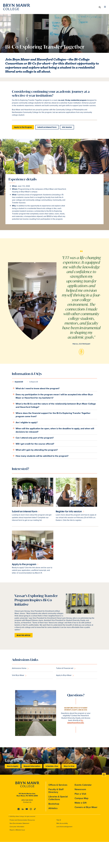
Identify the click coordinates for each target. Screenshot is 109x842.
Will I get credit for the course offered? (35, 443)
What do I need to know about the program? (38, 388)
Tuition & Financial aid (64, 668)
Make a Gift (81, 802)
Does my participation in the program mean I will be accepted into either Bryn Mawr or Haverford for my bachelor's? (54, 396)
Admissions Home (19, 668)
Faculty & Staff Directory (56, 791)
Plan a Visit (80, 794)
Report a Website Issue (17, 830)
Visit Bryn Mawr (18, 675)
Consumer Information (17, 827)
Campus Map (81, 798)
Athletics (52, 808)
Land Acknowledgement (64, 827)
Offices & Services (57, 785)
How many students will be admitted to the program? (42, 456)
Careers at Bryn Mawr (86, 807)
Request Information (32, 766)
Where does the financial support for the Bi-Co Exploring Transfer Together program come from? (53, 414)
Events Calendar (83, 785)
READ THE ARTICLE (23, 635)
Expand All (19, 382)
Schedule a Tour (52, 766)
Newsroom (80, 789)
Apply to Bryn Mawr (64, 675)
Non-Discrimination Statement (19, 823)
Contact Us (27, 802)
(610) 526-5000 (27, 800)
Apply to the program (24, 564)
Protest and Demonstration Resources (22, 820)
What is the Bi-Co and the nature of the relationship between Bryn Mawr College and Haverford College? (56, 405)
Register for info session (69, 511)
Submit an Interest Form (47, 127)
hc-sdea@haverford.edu (75, 721)
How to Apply (12, 766)
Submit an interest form (24, 511)
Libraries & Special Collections (58, 798)
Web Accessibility (62, 823)
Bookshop (53, 804)
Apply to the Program (23, 127)
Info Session (67, 127)
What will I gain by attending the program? (37, 449)
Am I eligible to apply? (27, 422)
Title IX (58, 820)
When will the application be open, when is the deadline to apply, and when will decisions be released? (55, 430)
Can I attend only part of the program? (35, 437)
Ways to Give (69, 766)
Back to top (104, 774)
